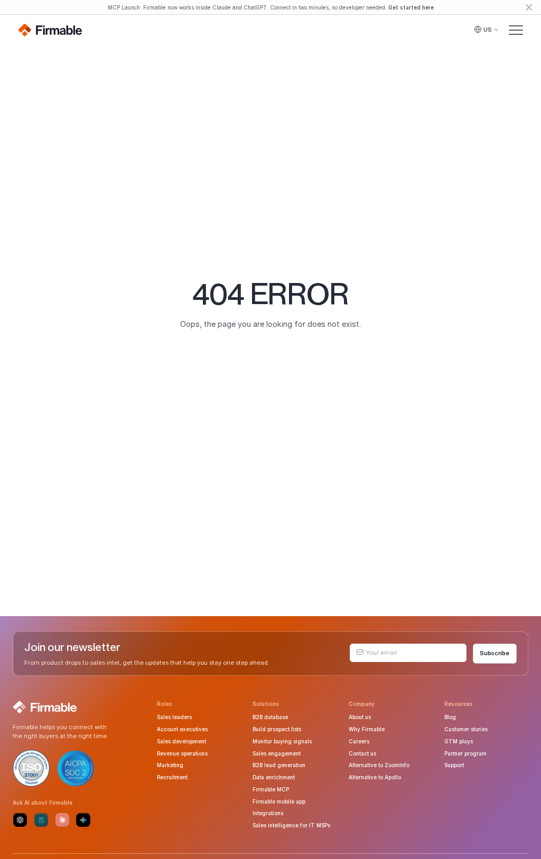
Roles (164, 704)
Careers (359, 741)
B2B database (270, 717)
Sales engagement (277, 753)
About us (360, 717)
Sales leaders (174, 717)
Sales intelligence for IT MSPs (291, 825)
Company (362, 704)
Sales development (181, 741)
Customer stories (466, 729)
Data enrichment (274, 777)
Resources (458, 704)
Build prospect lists (277, 729)
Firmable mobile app (279, 801)
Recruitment (172, 777)
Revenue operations (182, 753)
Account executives (182, 729)
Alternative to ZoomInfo (379, 765)
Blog (450, 717)
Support (454, 765)
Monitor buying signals (282, 741)
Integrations (268, 813)
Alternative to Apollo (375, 777)
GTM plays (458, 741)
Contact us (362, 753)
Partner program (465, 753)
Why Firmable (367, 729)
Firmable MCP (271, 789)
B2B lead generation (279, 765)
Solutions (266, 704)
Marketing (170, 765)
